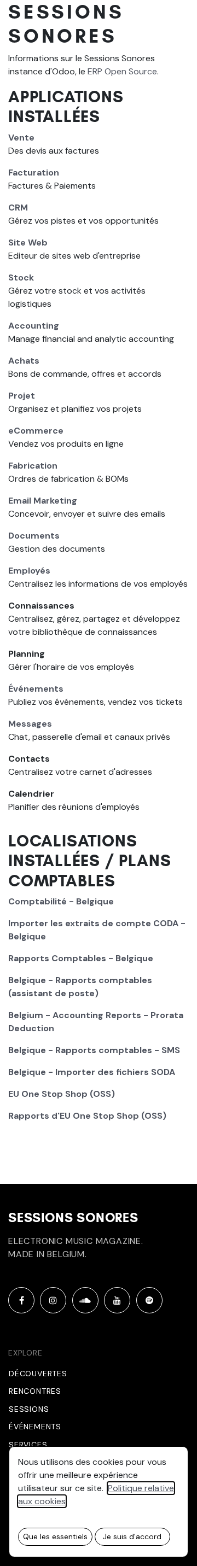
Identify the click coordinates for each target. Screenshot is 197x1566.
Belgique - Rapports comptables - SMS (94, 1050)
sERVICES (28, 1445)
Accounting (33, 325)
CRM (18, 207)
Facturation (33, 172)
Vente (21, 137)
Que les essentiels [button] (55, 1536)
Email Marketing (42, 500)
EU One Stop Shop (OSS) (61, 1094)
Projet (21, 395)
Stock (21, 277)
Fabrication (32, 465)
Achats (23, 360)
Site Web (28, 242)
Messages (30, 723)
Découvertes (38, 1373)
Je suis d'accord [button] (132, 1536)
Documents (34, 535)
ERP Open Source (122, 71)
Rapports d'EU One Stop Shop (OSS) (87, 1115)
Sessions (29, 1409)
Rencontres (35, 1391)
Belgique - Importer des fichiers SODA (91, 1072)
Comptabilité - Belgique (61, 901)
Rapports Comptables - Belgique (80, 958)
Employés (29, 570)
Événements (35, 688)
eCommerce (35, 430)
